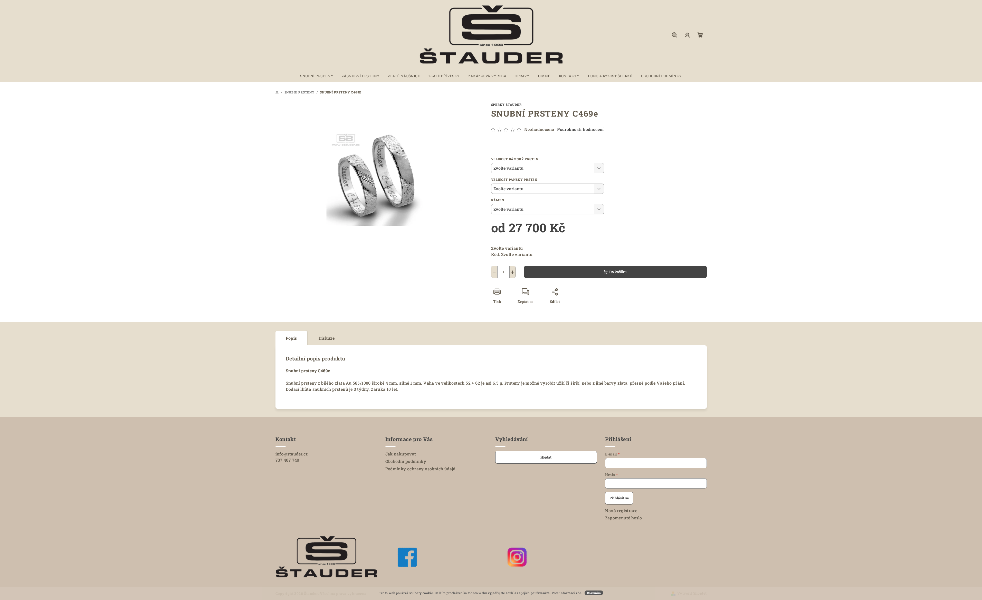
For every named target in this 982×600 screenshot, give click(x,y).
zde (578, 593)
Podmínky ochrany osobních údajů (420, 468)
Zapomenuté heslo (623, 517)
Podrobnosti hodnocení (580, 129)
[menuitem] (316, 76)
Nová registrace (621, 510)
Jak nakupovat (400, 453)
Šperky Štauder (506, 104)
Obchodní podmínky (405, 461)
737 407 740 (287, 460)
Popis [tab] (291, 338)
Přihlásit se (619, 498)
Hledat (545, 457)
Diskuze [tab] (327, 338)
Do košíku (618, 271)
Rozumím (594, 593)
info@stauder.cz (291, 453)
